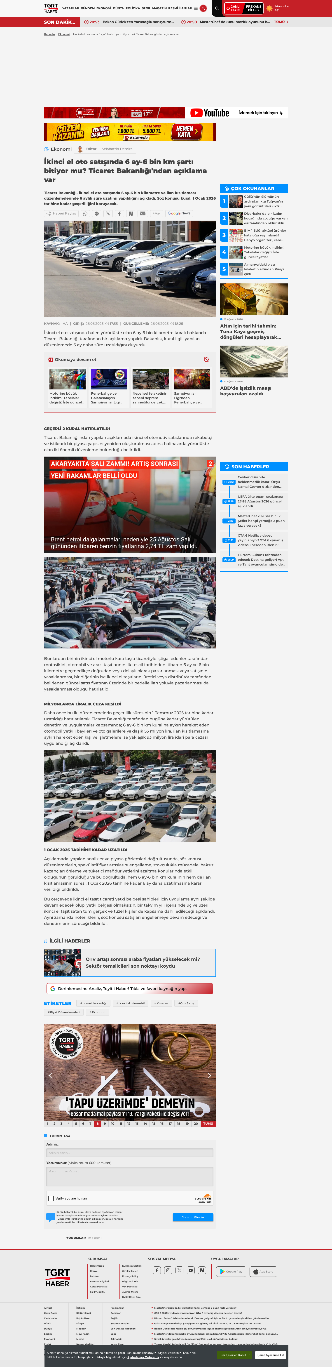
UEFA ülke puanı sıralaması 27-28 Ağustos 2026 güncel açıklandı (260, 501)
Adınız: (52, 1144)
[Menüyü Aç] (196, 8)
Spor (113, 1333)
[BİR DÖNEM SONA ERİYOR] (130, 1072)
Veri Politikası (130, 1286)
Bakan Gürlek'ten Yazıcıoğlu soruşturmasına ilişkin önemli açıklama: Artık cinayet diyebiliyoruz (210, 1328)
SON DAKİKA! (60, 22)
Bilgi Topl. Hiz (130, 1281)
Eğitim (48, 1333)
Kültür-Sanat (83, 1313)
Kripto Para (82, 1318)
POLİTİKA (133, 8)
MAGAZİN (159, 8)
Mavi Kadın (82, 1333)
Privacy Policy (130, 1276)
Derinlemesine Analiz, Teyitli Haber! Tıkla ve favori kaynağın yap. (122, 988)
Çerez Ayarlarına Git (270, 1355)
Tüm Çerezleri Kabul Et (234, 1355)
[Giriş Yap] (203, 8)
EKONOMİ (103, 8)
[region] (166, 1356)
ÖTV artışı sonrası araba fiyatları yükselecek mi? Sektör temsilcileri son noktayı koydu (143, 963)
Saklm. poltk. (97, 1291)
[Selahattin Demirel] (80, 149)
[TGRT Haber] (51, 8)
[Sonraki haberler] (206, 359)
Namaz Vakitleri (85, 1344)
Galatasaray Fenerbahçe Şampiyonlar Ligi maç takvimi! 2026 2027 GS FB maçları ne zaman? (207, 1323)
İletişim (94, 1276)
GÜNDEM (88, 8)
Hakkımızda (97, 1265)
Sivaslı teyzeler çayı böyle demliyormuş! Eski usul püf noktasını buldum (236, 22)
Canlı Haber (51, 1318)
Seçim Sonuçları (120, 1323)
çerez (122, 1353)
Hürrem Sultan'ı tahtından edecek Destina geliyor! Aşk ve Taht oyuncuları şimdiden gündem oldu (261, 560)
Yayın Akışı (117, 1344)
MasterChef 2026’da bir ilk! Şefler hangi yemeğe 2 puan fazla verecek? (261, 521)
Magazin (81, 1328)
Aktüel (48, 1307)
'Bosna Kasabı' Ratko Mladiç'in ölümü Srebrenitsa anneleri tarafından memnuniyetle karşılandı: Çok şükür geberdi (217, 1344)
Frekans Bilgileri (99, 1281)
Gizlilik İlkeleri (130, 1271)
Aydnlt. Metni (130, 1291)
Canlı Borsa (50, 1313)
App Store (266, 1271)
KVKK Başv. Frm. (131, 1297)
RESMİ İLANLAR (180, 8)
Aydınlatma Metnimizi (143, 1357)
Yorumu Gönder (193, 1217)
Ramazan (116, 1313)
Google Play (234, 1271)
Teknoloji (116, 1339)
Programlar (117, 1307)
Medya (80, 1339)
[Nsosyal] (130, 213)
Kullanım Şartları (132, 1265)
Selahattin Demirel (117, 149)
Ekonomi (64, 34)
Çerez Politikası (99, 1286)
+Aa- (157, 213)
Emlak (47, 1344)
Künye (94, 1271)
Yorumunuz (79, 1163)
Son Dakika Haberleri (123, 1328)
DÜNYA (118, 8)
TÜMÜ (279, 22)
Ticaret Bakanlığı (61, 338)
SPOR (146, 8)
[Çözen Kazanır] (130, 132)
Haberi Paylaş (64, 213)
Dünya (48, 1328)
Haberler (49, 34)
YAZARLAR (70, 8)
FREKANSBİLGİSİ (253, 8)
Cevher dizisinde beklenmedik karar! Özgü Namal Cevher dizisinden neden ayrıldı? (259, 482)
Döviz (47, 1323)
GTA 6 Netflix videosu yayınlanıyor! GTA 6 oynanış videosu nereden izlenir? (260, 540)
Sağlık (114, 1318)
